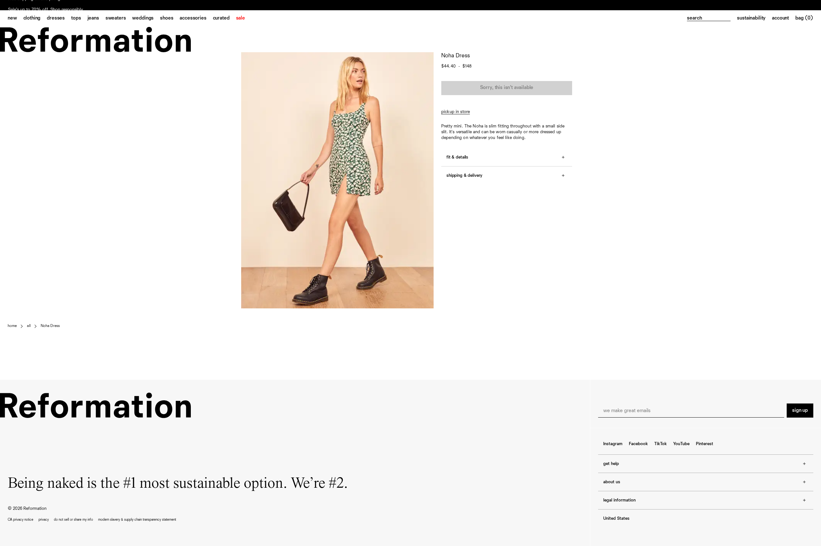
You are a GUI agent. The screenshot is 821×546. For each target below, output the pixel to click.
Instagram (612, 444)
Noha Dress (50, 326)
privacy (43, 519)
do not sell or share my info (73, 519)
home (12, 326)
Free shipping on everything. (35, 5)
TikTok (660, 444)
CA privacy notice (20, 519)
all (28, 326)
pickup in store (455, 112)
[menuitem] (15, 18)
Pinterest (704, 444)
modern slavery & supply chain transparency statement (137, 519)
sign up (800, 410)
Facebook (638, 444)
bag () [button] (804, 18)
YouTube (681, 444)
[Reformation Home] (410, 39)
